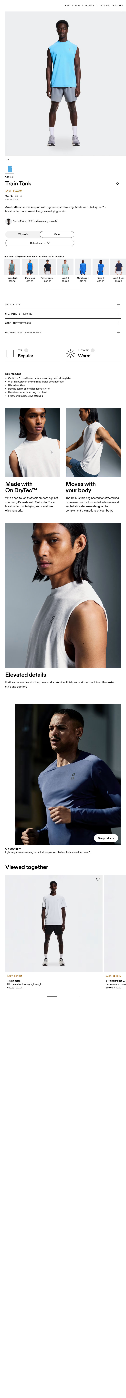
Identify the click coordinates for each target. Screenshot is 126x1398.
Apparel (89, 6)
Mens (77, 6)
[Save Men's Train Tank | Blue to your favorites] (117, 183)
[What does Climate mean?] (93, 350)
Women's (23, 234)
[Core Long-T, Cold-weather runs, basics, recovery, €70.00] (83, 267)
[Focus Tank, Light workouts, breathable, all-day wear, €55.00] (12, 267)
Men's (57, 234)
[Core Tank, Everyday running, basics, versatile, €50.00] (30, 267)
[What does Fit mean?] (26, 350)
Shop (67, 6)
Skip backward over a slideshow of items (33, 991)
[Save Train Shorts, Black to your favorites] (98, 879)
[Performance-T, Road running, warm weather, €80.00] (47, 267)
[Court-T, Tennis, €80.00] (65, 267)
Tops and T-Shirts (111, 6)
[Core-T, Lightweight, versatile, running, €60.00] (101, 267)
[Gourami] (9, 168)
